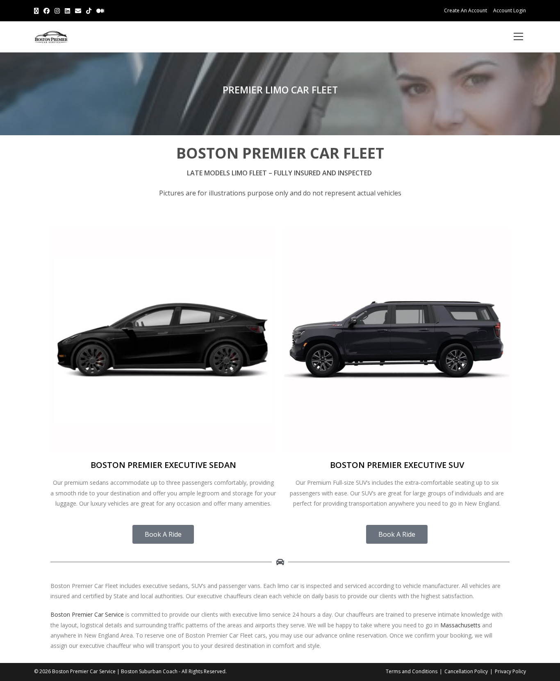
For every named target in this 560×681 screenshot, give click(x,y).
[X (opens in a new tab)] (37, 11)
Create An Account (465, 10)
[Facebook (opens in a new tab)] (46, 11)
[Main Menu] (518, 36)
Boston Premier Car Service (87, 614)
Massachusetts (460, 625)
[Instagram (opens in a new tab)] (57, 11)
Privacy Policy (510, 671)
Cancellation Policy (466, 671)
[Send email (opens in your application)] (78, 11)
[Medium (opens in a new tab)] (100, 11)
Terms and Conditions (411, 671)
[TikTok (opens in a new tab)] (89, 11)
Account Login (509, 10)
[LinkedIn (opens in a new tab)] (67, 11)
